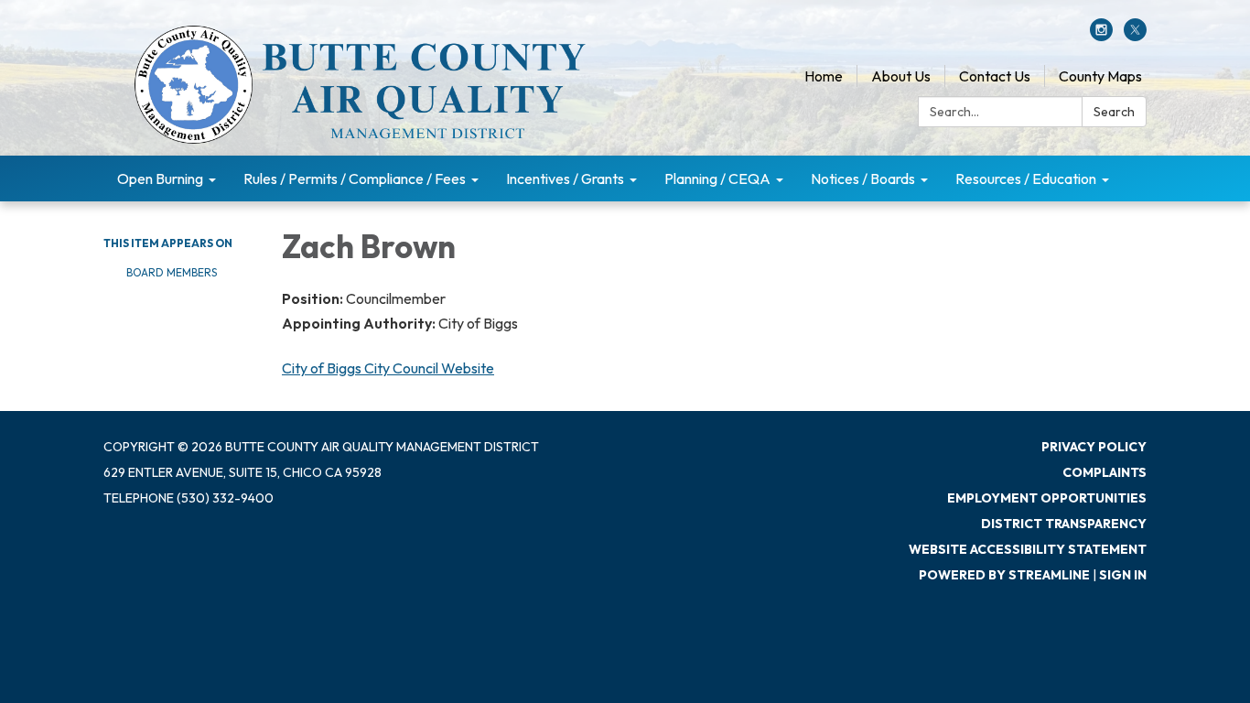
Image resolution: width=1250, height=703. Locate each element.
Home (823, 76)
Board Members (171, 272)
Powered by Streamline (1004, 575)
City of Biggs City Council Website (388, 368)
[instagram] (1101, 36)
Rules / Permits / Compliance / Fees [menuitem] (354, 178)
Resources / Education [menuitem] (1025, 178)
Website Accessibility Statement (1028, 549)
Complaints (1104, 472)
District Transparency (1064, 523)
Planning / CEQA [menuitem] (717, 178)
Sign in (1123, 575)
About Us (901, 76)
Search (1114, 111)
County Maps (1100, 76)
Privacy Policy (1094, 446)
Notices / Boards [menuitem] (863, 178)
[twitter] (1135, 36)
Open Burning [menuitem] (160, 178)
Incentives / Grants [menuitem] (565, 178)
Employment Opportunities (1047, 498)
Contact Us (994, 76)
